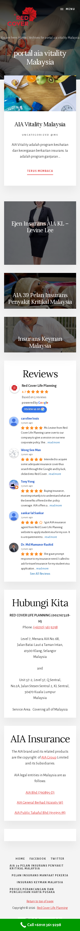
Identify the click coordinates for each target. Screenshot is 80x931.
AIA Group (48, 757)
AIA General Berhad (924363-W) (40, 803)
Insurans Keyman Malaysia (40, 342)
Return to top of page (40, 901)
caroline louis (30, 418)
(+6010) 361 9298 (45, 627)
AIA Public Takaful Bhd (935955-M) (40, 813)
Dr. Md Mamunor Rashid (37, 544)
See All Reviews (40, 573)
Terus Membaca (40, 172)
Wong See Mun (31, 450)
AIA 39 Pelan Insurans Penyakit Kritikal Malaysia (40, 298)
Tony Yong (28, 481)
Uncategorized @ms (40, 135)
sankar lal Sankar (32, 513)
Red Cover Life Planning (39, 386)
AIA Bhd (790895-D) (40, 793)
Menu (70, 9)
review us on (32, 409)
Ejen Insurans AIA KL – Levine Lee (40, 227)
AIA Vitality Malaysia (40, 124)
